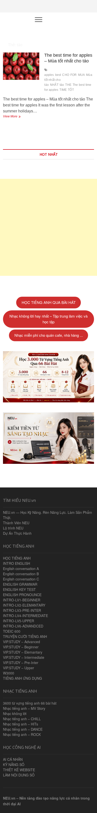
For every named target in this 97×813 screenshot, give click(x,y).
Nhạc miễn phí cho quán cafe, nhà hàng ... (48, 335)
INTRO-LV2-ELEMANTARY (24, 605)
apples (49, 75)
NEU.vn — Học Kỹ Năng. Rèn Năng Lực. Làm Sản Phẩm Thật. (47, 515)
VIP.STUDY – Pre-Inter (20, 662)
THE (68, 85)
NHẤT (54, 85)
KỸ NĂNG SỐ (13, 764)
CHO (65, 75)
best (58, 75)
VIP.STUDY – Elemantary (22, 652)
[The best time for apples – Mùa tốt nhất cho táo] (21, 66)
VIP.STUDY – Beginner (21, 646)
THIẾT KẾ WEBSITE (19, 769)
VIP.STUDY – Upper (18, 667)
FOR (73, 75)
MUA (81, 75)
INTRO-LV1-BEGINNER (21, 599)
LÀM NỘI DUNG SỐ (19, 774)
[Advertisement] (48, 227)
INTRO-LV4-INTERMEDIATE (25, 615)
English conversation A (21, 568)
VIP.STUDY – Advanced (21, 641)
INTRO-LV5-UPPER (18, 620)
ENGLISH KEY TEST (19, 589)
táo (62, 85)
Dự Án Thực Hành (17, 533)
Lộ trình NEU (13, 528)
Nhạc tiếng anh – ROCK (22, 734)
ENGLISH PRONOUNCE (22, 594)
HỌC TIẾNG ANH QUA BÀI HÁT (49, 302)
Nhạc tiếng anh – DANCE (23, 729)
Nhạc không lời (14, 713)
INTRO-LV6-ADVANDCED (23, 625)
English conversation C (21, 578)
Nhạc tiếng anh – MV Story (24, 708)
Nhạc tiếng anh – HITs (20, 723)
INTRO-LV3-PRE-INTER (22, 610)
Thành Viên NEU (16, 522)
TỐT (71, 90)
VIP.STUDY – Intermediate (23, 657)
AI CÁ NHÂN (13, 759)
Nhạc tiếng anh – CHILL (22, 718)
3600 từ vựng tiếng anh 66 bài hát (29, 703)
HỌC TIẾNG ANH (17, 558)
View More (14, 116)
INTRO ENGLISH (16, 563)
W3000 (8, 672)
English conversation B (21, 573)
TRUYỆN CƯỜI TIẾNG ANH (25, 636)
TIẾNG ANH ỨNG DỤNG (22, 678)
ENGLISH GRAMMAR (20, 584)
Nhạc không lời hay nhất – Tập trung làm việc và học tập (48, 318)
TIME (63, 90)
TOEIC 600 (11, 631)
